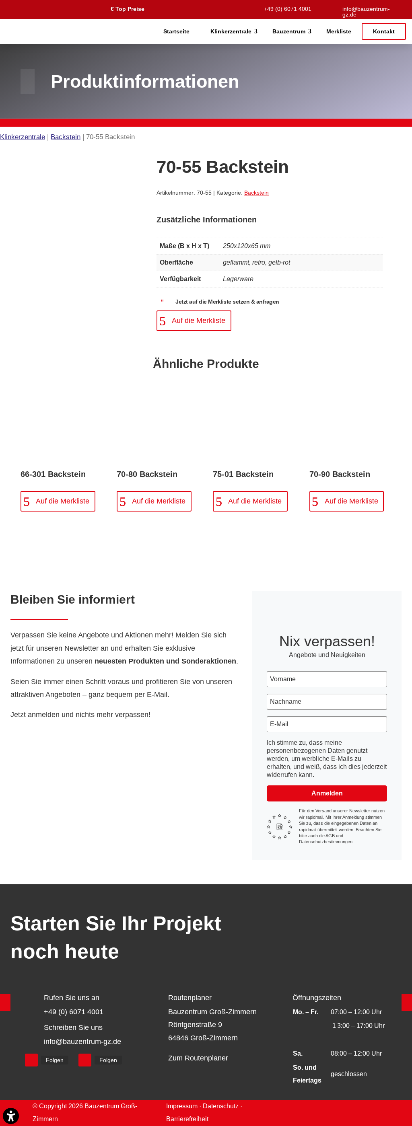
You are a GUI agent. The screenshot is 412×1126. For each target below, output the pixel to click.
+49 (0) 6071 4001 (287, 9)
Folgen (55, 1060)
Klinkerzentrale (22, 137)
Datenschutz (221, 1106)
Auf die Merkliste (198, 320)
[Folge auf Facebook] (31, 1060)
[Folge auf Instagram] (84, 1060)
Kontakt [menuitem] (384, 31)
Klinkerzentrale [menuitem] (230, 31)
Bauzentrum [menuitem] (288, 31)
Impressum (182, 1106)
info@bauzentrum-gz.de (366, 12)
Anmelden (327, 793)
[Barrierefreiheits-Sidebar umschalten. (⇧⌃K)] (11, 1116)
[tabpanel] (270, 263)
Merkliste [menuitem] (338, 31)
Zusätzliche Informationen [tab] (207, 219)
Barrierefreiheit (187, 1119)
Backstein (65, 137)
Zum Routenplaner (198, 1058)
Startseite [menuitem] (176, 31)
